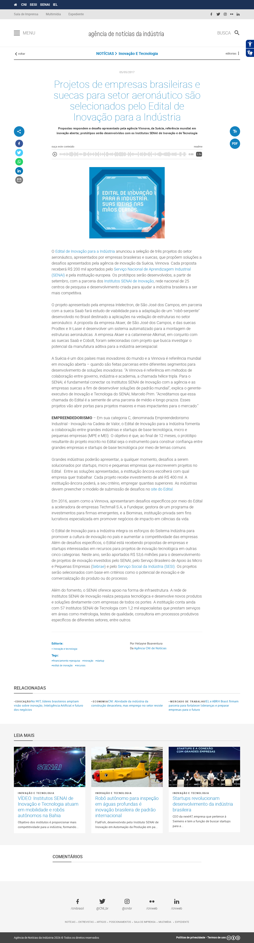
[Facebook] (19, 143)
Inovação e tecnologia (36, 793)
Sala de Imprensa (26, 14)
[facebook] (211, 14)
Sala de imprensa (145, 921)
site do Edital (162, 489)
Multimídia (53, 14)
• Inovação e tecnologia (64, 648)
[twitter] (218, 14)
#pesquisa (74, 660)
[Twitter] (19, 153)
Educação (23, 701)
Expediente (76, 14)
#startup (99, 660)
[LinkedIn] (19, 171)
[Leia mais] (49, 767)
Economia (100, 701)
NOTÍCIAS (105, 53)
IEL (55, 4)
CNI (24, 4)
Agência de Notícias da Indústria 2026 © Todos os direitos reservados (56, 937)
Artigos (101, 921)
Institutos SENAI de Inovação (129, 281)
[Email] (19, 180)
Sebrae (98, 566)
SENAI (45, 4)
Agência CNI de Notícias (150, 648)
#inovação (87, 660)
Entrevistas (86, 921)
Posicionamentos (120, 921)
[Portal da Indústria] (15, 4)
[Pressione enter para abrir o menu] (17, 33)
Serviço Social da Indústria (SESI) (146, 566)
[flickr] (231, 14)
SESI (33, 4)
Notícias (70, 921)
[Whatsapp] (19, 162)
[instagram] (225, 14)
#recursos (80, 665)
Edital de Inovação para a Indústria (85, 251)
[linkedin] (238, 14)
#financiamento (60, 660)
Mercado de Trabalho (187, 701)
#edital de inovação (62, 665)
